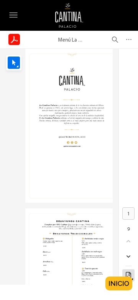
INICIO (118, 283)
